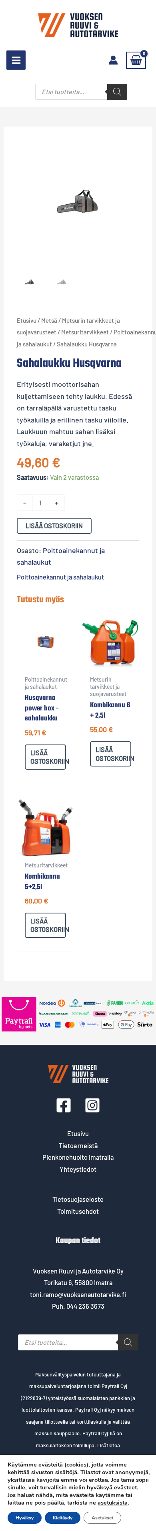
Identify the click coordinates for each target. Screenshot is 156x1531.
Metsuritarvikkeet (85, 332)
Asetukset (102, 1518)
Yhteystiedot (78, 1169)
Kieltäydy (62, 1518)
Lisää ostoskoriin (54, 525)
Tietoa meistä (78, 1145)
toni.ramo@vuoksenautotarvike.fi (78, 1294)
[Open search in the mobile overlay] (81, 92)
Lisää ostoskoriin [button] (48, 757)
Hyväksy (25, 1518)
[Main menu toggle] (16, 60)
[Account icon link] (113, 60)
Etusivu (26, 320)
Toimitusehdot (78, 1211)
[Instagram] (92, 1105)
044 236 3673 (85, 1306)
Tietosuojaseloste (78, 1199)
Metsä (49, 320)
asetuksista (113, 1502)
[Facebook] (64, 1105)
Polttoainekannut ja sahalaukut (60, 577)
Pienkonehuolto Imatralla (78, 1157)
